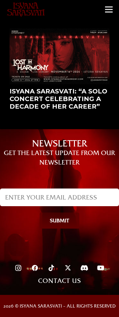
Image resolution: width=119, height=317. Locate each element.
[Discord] (84, 268)
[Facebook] (35, 268)
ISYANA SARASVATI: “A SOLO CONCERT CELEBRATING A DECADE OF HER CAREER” (58, 98)
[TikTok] (51, 268)
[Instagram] (18, 268)
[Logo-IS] (25, 9)
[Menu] (109, 9)
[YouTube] (101, 268)
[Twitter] (68, 268)
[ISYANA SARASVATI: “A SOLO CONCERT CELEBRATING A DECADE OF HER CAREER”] (59, 33)
